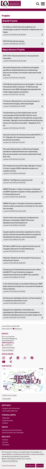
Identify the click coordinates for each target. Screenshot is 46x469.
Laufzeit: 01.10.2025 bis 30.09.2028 (23, 31)
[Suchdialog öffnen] (37, 4)
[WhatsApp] (25, 358)
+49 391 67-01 (8, 345)
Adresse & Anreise (8, 347)
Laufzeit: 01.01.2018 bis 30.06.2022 (18, 181)
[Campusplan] (23, 392)
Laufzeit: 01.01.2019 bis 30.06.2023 (22, 170)
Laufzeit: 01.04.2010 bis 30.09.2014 (22, 260)
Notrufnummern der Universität (12, 432)
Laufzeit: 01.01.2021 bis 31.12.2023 (22, 154)
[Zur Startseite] (14, 4)
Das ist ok (40, 465)
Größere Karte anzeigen (9, 395)
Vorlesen (5, 440)
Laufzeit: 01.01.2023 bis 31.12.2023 (23, 120)
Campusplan (6, 398)
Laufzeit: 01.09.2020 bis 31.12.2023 (21, 104)
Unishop (5, 423)
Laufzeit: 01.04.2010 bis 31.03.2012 (23, 288)
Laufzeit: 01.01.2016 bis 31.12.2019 (22, 236)
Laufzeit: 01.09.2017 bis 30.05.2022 (22, 193)
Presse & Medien (8, 350)
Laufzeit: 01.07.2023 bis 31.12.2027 (14, 42)
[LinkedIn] (18, 358)
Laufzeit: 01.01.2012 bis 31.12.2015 (21, 249)
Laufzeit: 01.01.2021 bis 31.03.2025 (22, 72)
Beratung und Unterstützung (12, 430)
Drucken (5, 442)
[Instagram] (4, 358)
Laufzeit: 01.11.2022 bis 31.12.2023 (23, 138)
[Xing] (11, 362)
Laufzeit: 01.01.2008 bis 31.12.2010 (22, 300)
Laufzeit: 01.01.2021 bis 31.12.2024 (22, 89)
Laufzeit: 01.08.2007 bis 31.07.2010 (22, 314)
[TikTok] (11, 358)
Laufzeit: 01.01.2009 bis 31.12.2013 (22, 273)
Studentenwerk (7, 420)
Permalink (5, 445)
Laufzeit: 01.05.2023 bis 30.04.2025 (21, 58)
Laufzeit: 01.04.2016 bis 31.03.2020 (20, 221)
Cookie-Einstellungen (9, 465)
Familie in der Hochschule (11, 408)
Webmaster (18, 328)
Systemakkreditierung (9, 411)
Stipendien (6, 418)
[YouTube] (4, 362)
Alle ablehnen (30, 465)
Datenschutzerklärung (10, 461)
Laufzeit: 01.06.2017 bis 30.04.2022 (23, 207)
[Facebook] (32, 358)
